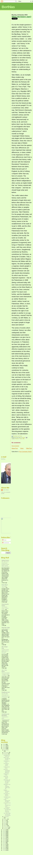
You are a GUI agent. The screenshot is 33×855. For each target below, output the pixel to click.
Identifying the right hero (7, 756)
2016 (4, 838)
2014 (4, 841)
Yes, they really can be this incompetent (7, 814)
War (23, 438)
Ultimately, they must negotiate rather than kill (7, 786)
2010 (4, 847)
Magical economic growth (6, 791)
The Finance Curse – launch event (5, 608)
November (6, 752)
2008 (4, 850)
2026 (4, 744)
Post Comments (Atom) (25, 451)
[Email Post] (26, 437)
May (5, 823)
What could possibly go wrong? (7, 758)
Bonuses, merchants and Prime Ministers (7, 771)
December (6, 750)
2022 (4, 829)
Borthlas (8, 7)
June (5, 821)
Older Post (29, 448)
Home (21, 448)
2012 (4, 844)
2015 (4, 840)
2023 (4, 748)
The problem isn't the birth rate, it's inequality (7, 810)
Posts (4, 540)
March (5, 825)
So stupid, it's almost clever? (7, 794)
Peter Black (5, 584)
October (6, 753)
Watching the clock (6, 761)
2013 (4, 842)
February (6, 827)
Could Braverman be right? (7, 800)
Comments (6, 542)
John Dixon (6, 490)
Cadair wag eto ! (5, 628)
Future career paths (7, 767)
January (6, 828)
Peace (21, 438)
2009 (4, 848)
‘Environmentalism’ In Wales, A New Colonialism (6, 674)
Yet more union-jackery (7, 797)
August (5, 819)
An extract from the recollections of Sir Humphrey (7, 805)
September (6, 816)
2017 (4, 837)
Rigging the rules (6, 774)
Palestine (17, 438)
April (5, 824)
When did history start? (21, 17)
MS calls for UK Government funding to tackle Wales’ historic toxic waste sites (5, 564)
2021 (4, 831)
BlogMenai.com (6, 692)
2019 (4, 834)
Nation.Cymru (5, 560)
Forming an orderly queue (6, 764)
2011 (4, 845)
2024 (4, 747)
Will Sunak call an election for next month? (7, 781)
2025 (4, 745)
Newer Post (15, 448)
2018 (4, 835)
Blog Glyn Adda (6, 627)
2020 (4, 832)
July (5, 820)
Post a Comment (15, 445)
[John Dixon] (6, 532)
